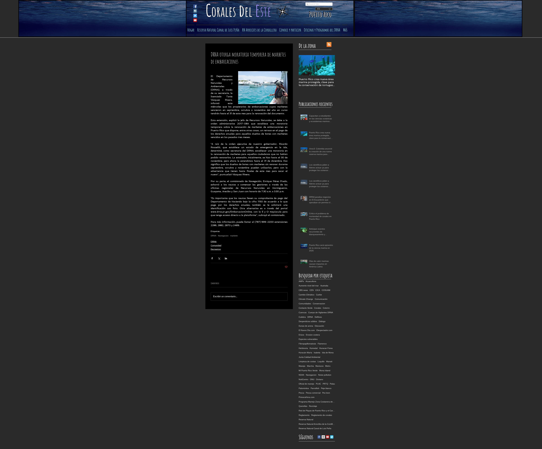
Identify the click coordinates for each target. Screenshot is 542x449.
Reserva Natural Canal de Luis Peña (315, 428)
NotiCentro (303, 379)
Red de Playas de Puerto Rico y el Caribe (317, 410)
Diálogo (322, 321)
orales (225, 11)
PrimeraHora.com (306, 397)
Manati (329, 361)
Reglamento (304, 415)
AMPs (301, 281)
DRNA (213, 236)
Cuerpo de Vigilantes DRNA (320, 312)
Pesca (301, 393)
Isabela (317, 352)
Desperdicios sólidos (308, 321)
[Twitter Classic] (331, 437)
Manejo (302, 366)
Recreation (216, 249)
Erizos (301, 335)
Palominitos (304, 388)
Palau (332, 384)
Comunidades (305, 303)
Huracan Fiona (326, 348)
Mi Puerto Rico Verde (308, 370)
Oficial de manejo (306, 384)
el (250, 11)
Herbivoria (303, 348)
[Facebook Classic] (319, 437)
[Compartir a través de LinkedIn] (226, 258)
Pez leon (326, 393)
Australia (324, 286)
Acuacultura (311, 281)
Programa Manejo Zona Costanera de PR (317, 402)
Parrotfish (315, 388)
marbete (234, 236)
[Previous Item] (303, 65)
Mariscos (319, 366)
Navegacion (223, 236)
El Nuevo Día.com (307, 330)
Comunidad (216, 245)
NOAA (301, 375)
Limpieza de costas (307, 361)
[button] (289, 30)
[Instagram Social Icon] (195, 11)
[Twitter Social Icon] (195, 15)
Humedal (314, 348)
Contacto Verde (305, 308)
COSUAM (326, 290)
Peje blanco (326, 388)
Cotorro (326, 308)
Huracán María (305, 352)
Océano (319, 379)
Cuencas (303, 312)
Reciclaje (313, 406)
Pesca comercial (313, 393)
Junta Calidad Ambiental (309, 357)
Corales (317, 308)
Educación (319, 326)
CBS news (303, 290)
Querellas (303, 406)
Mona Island (324, 370)
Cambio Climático (306, 295)
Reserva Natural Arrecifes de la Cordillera (317, 424)
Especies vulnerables (308, 339)
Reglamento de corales (321, 415)
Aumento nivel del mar (309, 286)
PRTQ (325, 384)
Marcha (310, 366)
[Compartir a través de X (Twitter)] (219, 258)
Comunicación (321, 299)
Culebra (302, 317)
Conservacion (319, 303)
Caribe (319, 295)
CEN (312, 290)
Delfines (318, 317)
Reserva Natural (306, 419)
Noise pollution (324, 375)
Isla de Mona (328, 352)
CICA (317, 290)
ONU (312, 379)
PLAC (318, 384)
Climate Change (306, 299)
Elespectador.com (324, 330)
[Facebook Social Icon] (195, 6)
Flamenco (322, 344)
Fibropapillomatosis (307, 344)
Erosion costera (313, 335)
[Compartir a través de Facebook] (212, 258)
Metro (327, 366)
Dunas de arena (306, 326)
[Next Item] (330, 65)
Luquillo (321, 361)
